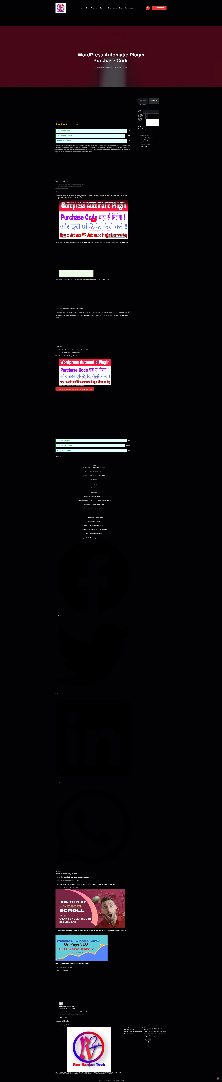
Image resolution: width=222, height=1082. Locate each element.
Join (129, 130)
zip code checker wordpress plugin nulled (94, 538)
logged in (65, 1025)
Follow (128, 135)
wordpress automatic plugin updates (94, 513)
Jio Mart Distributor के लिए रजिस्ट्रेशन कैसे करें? (68, 186)
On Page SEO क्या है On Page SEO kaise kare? (72, 963)
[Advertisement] (93, 110)
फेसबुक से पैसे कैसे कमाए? (62, 189)
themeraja (94, 492)
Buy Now (87, 242)
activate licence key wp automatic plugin (94, 467)
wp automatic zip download (94, 533)
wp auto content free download (94, 517)
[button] (93, 578)
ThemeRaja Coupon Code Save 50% (69, 352)
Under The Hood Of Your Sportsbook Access (72, 877)
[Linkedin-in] (67, 1076)
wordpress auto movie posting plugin (94, 496)
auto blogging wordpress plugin (94, 471)
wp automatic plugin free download (94, 525)
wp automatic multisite (94, 521)
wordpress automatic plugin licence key (94, 508)
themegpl (94, 479)
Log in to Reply (63, 1017)
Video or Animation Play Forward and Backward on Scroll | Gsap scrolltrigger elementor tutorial (91, 930)
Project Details (140, 120)
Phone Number (140, 115)
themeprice (94, 488)
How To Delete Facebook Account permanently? (70, 184)
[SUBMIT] (148, 1042)
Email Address (140, 117)
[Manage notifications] (218, 1078)
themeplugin (94, 484)
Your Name (139, 111)
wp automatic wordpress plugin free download (94, 529)
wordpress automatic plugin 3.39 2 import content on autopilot (94, 500)
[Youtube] (62, 1076)
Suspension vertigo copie (66, 1006)
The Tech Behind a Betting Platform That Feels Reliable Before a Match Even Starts (87, 884)
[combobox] (143, 101)
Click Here (90, 275)
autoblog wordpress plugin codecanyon (94, 475)
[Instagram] (72, 1076)
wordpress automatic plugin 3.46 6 (94, 504)
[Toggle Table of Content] (57, 192)
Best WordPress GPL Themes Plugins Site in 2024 (73, 350)
